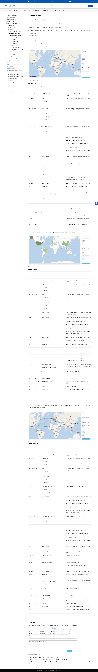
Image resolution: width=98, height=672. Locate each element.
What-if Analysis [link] (14, 56)
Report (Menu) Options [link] (16, 47)
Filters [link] (12, 52)
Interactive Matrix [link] (14, 43)
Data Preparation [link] (10, 21)
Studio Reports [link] (11, 62)
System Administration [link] (11, 19)
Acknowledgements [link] (63, 5)
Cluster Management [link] (11, 92)
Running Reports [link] (11, 68)
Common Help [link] (11, 88)
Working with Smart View (43, 10)
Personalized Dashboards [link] (13, 64)
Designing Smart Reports (55, 10)
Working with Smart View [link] (14, 33)
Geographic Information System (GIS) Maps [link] (15, 71)
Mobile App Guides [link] (54, 5)
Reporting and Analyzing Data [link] (13, 23)
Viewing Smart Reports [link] (15, 58)
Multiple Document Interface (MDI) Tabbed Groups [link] (17, 50)
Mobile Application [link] (11, 94)
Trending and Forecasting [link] (14, 60)
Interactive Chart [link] (14, 41)
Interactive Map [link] (14, 45)
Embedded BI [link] (10, 90)
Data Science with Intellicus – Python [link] (15, 76)
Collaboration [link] (11, 80)
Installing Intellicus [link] (11, 17)
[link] (96, 203)
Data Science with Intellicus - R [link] (14, 74)
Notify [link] (9, 84)
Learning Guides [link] (45, 5)
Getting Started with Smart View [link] (15, 31)
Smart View (34, 10)
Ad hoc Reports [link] (11, 25)
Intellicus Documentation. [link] (66, 1)
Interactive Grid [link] (14, 39)
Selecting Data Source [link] (15, 37)
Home (15, 10)
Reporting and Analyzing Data (24, 10)
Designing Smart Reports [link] (15, 35)
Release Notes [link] (37, 5)
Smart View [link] (10, 29)
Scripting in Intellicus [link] (12, 78)
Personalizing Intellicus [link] (13, 82)
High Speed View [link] (11, 27)
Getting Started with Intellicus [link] (13, 15)
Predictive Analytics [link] (15, 54)
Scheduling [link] (10, 66)
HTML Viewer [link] (10, 86)
